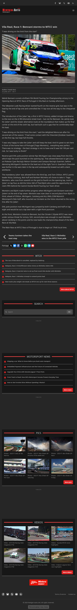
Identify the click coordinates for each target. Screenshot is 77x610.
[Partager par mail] (32, 245)
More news (68, 390)
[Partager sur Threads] (21, 245)
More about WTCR (67, 289)
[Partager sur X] (11, 245)
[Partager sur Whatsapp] (25, 245)
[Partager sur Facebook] (18, 245)
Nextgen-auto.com (34, 602)
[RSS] (73, 3)
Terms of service (60, 594)
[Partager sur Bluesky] (14, 245)
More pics (68, 482)
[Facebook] (55, 3)
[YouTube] (68, 3)
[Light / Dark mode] (4, 3)
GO (69, 312)
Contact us (71, 594)
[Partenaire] (38, 582)
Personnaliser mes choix (38, 607)
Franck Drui (12, 90)
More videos (67, 572)
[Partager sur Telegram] (29, 245)
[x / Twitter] (64, 3)
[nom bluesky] (59, 3)
